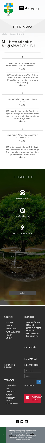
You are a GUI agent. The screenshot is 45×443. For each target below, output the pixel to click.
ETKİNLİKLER (10, 392)
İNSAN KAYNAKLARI (13, 332)
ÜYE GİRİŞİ (35, 9)
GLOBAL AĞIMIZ (11, 329)
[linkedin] (27, 422)
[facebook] (18, 422)
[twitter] (22, 422)
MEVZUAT (9, 395)
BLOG (7, 389)
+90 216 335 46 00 (22, 198)
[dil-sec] (27, 9)
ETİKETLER (4, 34)
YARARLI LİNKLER (12, 404)
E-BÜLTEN (9, 335)
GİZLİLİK (9, 338)
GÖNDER (23, 293)
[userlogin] (38, 382)
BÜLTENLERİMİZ (11, 385)
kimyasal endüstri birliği (17, 34)
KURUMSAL (10, 322)
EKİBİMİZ (9, 326)
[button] (22, 72)
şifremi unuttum (29, 385)
